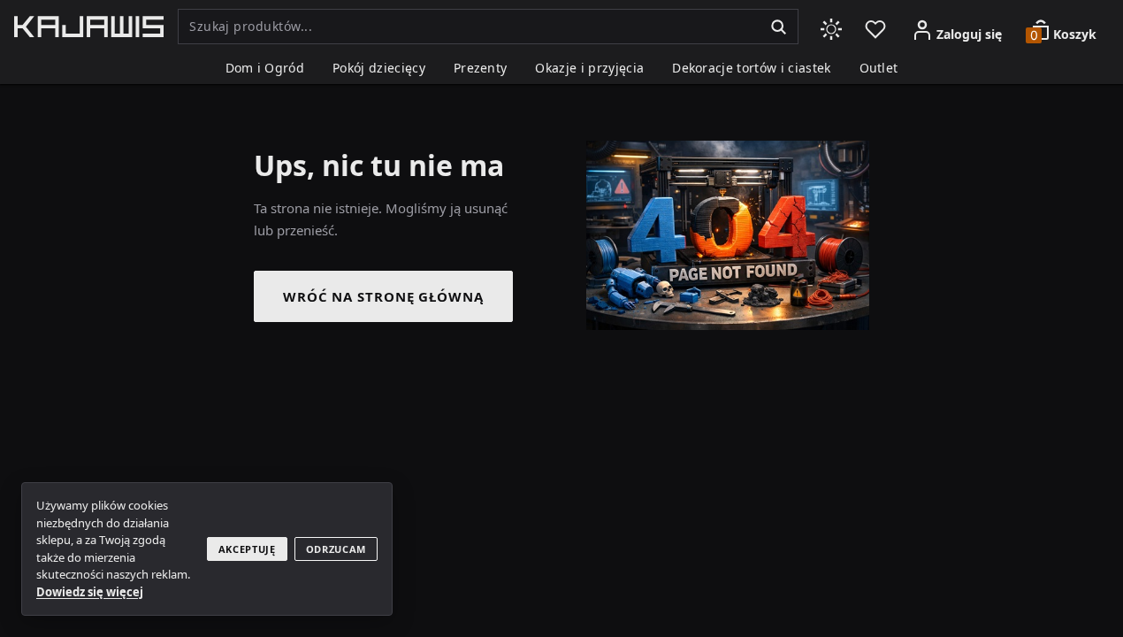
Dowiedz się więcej (89, 592)
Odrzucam (336, 549)
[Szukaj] (778, 26)
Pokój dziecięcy (378, 67)
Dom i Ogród (265, 67)
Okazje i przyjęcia (589, 67)
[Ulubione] (875, 26)
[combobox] (469, 26)
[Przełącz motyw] (831, 26)
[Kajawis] (89, 26)
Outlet (878, 67)
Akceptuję (247, 549)
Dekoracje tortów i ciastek (751, 67)
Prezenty (481, 67)
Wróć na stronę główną (383, 296)
